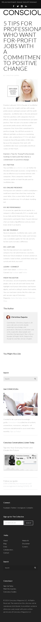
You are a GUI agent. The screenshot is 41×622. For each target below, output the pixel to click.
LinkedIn (30, 508)
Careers (25, 547)
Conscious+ (12, 422)
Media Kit (25, 540)
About (5, 540)
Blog (4, 544)
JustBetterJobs (21, 269)
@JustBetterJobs (20, 168)
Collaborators (8, 550)
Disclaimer (26, 544)
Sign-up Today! (16, 431)
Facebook (15, 272)
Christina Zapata (12, 75)
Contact (6, 553)
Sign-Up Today (8, 586)
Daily (5, 547)
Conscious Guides (9, 592)
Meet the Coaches (9, 589)
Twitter (24, 272)
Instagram (21, 508)
